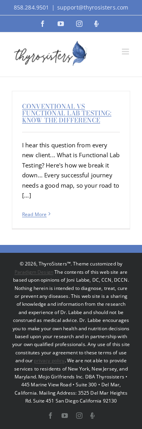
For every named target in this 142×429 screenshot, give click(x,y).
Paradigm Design (34, 272)
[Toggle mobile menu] (126, 51)
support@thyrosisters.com (93, 7)
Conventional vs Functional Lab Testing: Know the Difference (66, 113)
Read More (34, 214)
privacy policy (49, 360)
